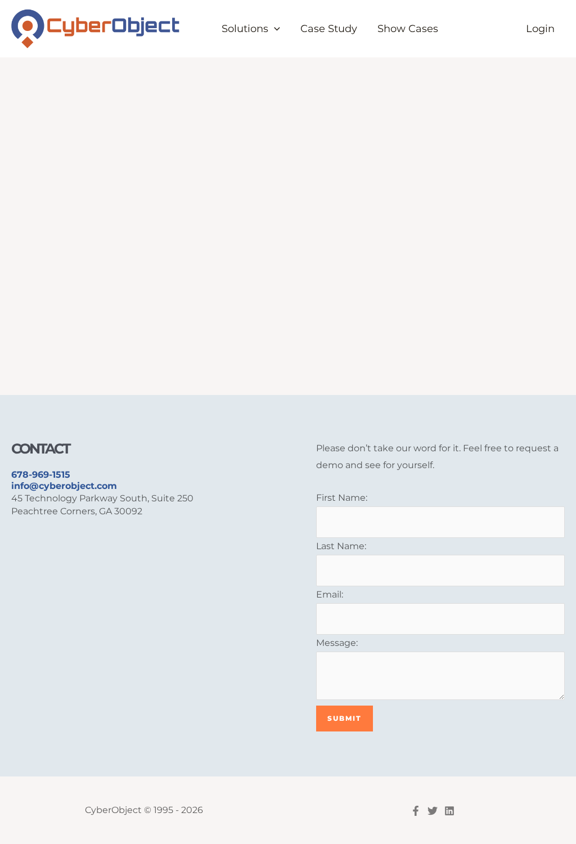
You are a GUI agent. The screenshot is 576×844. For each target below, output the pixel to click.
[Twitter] (433, 811)
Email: (329, 594)
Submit (344, 718)
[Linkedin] (449, 811)
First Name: (341, 497)
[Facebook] (416, 811)
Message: (337, 643)
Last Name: (341, 546)
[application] (274, 29)
